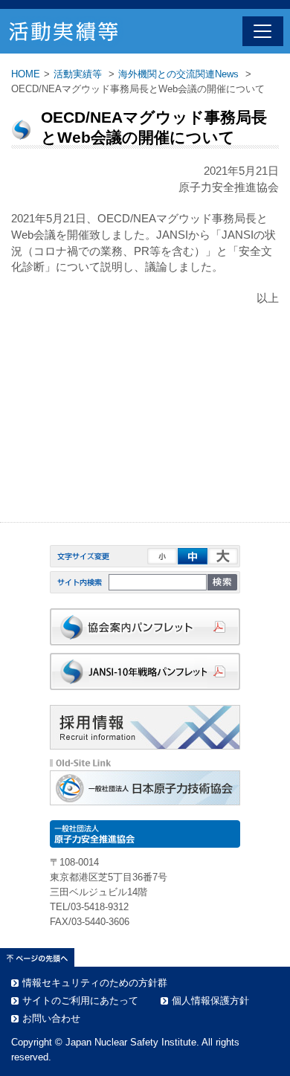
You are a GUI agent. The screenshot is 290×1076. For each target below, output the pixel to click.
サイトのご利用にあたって (80, 1000)
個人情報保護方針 (210, 1000)
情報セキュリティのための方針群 (94, 982)
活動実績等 (78, 74)
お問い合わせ (51, 1018)
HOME (25, 74)
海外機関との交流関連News (178, 74)
